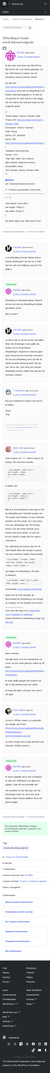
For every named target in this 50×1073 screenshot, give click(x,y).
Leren (5, 990)
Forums (6, 12)
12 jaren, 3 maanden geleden (28, 57)
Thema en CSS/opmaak (22, 19)
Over (5, 968)
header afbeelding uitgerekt (16, 848)
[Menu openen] (46, 4)
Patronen (30, 981)
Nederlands (14, 1037)
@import (9, 180)
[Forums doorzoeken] (29, 27)
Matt (6, 1017)
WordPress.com (11, 1012)
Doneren (31, 999)
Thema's (30, 972)
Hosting (6, 977)
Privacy (6, 981)
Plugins (29, 977)
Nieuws (6, 972)
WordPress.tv (10, 1004)
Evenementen (32, 994)
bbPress (8, 1021)
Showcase (31, 968)
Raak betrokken (34, 990)
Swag (30, 1004)
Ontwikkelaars (9, 999)
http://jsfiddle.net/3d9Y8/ (30, 589)
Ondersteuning (9, 994)
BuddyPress (10, 1026)
